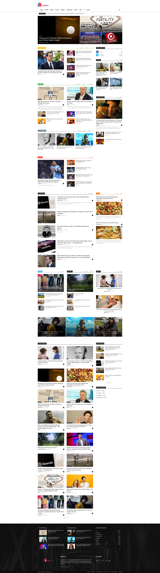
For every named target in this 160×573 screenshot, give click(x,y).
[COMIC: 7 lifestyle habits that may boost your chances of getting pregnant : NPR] (101, 24)
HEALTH (120, 271)
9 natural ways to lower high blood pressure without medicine (59, 13)
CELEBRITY (79, 130)
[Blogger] (97, 560)
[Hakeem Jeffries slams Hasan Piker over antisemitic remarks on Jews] (71, 67)
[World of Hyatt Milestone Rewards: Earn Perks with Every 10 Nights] (41, 301)
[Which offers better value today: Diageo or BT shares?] (42, 121)
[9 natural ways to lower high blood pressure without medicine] (109, 280)
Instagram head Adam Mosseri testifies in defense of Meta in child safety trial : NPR (50, 71)
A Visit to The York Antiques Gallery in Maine (82, 306)
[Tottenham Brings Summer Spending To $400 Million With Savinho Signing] (51, 169)
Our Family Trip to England (79, 293)
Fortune (68, 450)
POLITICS (91, 48)
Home (103, 390)
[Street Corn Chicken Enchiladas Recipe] (109, 232)
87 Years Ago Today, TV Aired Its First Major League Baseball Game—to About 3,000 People (46, 148)
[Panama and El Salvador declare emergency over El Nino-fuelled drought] (59, 30)
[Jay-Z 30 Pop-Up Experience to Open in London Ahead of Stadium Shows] (71, 546)
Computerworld (60, 200)
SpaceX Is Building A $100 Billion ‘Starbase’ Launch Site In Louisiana (79, 469)
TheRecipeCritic (99, 200)
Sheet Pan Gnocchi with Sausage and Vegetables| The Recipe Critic (107, 197)
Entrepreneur (40, 104)
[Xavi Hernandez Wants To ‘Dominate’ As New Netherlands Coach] (71, 162)
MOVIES (84, 130)
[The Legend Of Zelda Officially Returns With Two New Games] (84, 139)
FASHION (85, 271)
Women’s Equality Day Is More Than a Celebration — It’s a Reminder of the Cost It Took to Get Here (84, 120)
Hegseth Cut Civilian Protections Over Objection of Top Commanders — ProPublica (83, 74)
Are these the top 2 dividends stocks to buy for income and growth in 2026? (79, 425)
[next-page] (40, 79)
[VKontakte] (109, 560)
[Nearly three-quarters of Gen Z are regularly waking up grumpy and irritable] (109, 301)
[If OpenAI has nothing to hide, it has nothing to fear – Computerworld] (46, 202)
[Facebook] (100, 560)
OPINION (120, 60)
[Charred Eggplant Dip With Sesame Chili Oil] (70, 301)
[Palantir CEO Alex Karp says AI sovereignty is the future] (80, 93)
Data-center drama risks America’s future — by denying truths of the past (116, 88)
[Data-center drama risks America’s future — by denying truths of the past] (116, 82)
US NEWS (83, 26)
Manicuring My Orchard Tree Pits (76, 289)
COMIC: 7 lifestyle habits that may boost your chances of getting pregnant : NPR (51, 490)
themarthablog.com (71, 290)
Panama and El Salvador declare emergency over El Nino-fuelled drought (50, 384)
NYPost (68, 104)
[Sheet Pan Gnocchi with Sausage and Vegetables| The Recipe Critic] (109, 208)
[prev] (118, 13)
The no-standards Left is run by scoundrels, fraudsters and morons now (101, 88)
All (77, 48)
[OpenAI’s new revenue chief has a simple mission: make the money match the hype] (71, 114)
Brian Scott (98, 390)
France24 (39, 386)
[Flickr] (103, 560)
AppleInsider (59, 229)
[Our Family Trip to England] (70, 295)
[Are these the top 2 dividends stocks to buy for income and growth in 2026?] (42, 114)
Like (121, 51)
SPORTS (91, 157)
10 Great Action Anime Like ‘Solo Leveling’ (113, 139)
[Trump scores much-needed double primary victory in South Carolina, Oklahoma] (90, 38)
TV (92, 130)
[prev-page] (38, 79)
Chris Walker (98, 393)
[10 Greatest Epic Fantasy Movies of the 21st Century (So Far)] (65, 139)
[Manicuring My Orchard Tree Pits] (80, 283)
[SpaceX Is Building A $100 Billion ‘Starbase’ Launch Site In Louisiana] (46, 217)
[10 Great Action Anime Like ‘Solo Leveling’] (100, 141)
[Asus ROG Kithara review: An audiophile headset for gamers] (46, 231)
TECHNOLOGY (90, 193)
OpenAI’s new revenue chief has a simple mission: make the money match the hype (78, 448)
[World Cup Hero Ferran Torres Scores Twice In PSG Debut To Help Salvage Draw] (71, 177)
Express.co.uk (41, 290)
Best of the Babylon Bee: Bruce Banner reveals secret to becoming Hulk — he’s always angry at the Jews (101, 74)
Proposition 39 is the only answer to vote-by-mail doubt (116, 73)
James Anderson (99, 397)
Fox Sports (39, 183)
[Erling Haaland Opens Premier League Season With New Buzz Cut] (71, 170)
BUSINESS (78, 84)
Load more (65, 517)
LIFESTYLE (91, 271)
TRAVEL (62, 271)
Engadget (59, 215)
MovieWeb (98, 125)
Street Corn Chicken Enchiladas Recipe (107, 222)
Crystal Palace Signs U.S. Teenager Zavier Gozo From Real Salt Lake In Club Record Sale (84, 183)
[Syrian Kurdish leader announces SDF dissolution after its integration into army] (71, 60)
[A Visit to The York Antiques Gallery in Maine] (70, 308)
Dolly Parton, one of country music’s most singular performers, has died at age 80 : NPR (84, 52)
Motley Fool (69, 428)
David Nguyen (99, 395)
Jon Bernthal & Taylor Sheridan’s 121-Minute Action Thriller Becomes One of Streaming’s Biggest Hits (109, 122)
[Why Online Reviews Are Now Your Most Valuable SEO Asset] (51, 93)
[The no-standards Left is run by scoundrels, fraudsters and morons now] (102, 82)
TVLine (68, 365)
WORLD (83, 39)
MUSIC (89, 130)
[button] (119, 9)
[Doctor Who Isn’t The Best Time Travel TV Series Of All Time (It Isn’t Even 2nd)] (100, 134)
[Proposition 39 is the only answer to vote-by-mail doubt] (116, 67)
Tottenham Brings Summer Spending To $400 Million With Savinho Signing (49, 181)
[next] (120, 13)
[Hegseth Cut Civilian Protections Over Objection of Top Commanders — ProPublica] (71, 74)
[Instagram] (106, 560)
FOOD (121, 193)
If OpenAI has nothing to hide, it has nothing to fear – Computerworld (50, 469)
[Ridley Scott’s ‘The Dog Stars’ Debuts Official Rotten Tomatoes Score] (108, 327)
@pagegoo (67, 566)
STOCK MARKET (90, 84)
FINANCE (83, 84)
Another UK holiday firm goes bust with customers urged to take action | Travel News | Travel (50, 288)
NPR (38, 74)
